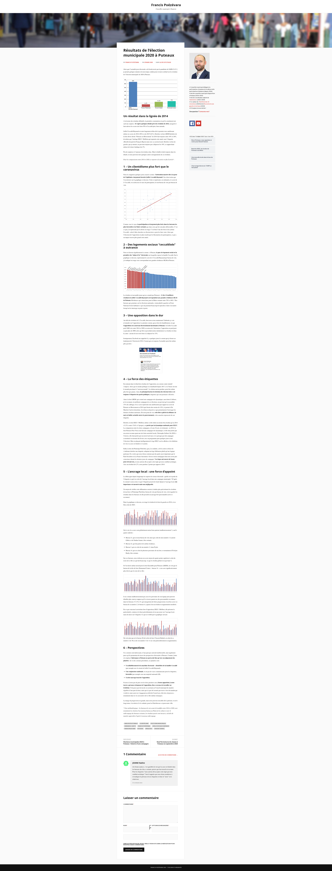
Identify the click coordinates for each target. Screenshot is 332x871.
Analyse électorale (131, 723)
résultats (149, 728)
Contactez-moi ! (204, 111)
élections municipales (158, 723)
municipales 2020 (130, 728)
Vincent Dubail (159, 728)
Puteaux (140, 728)
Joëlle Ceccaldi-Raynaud (161, 726)
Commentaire (128, 804)
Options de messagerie (160, 825)
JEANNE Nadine (138, 763)
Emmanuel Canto (130, 726)
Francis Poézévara (166, 5)
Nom (125, 825)
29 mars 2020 (148, 62)
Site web (150, 827)
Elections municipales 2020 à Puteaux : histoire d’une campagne (136, 743)
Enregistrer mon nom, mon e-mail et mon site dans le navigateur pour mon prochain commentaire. (149, 844)
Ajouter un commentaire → (168, 755)
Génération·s (193, 99)
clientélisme (144, 723)
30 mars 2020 (138, 782)
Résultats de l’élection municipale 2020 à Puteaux (148, 53)
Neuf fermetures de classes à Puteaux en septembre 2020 (167, 743)
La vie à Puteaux (165, 62)
